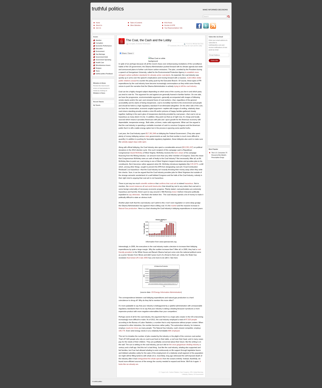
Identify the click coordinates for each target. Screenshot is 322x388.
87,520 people (191, 320)
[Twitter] (206, 26)
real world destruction (153, 186)
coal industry (191, 86)
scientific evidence (147, 183)
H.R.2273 (194, 164)
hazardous (189, 183)
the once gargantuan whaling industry (184, 345)
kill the (183, 86)
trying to (177, 86)
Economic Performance (143, 43)
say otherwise (134, 195)
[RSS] (213, 26)
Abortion (99, 40)
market (174, 206)
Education (99, 48)
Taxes (98, 71)
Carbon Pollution (174, 372)
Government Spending (103, 60)
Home (98, 23)
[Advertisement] (219, 105)
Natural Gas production (128, 208)
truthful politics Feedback (104, 74)
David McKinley (136, 153)
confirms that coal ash (167, 183)
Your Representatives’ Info (173, 28)
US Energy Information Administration (166, 292)
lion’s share (178, 153)
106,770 (122, 331)
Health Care (100, 62)
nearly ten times (132, 328)
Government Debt (102, 57)
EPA (191, 372)
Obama (190, 374)
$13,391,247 (188, 147)
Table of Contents (136, 23)
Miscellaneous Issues (103, 65)
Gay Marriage (100, 54)
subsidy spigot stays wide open (134, 142)
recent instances (135, 186)
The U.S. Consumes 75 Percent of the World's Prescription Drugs (219, 155)
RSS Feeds (168, 23)
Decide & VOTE (169, 25)
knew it (175, 192)
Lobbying (184, 374)
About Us (99, 25)
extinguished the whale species (149, 359)
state (147, 136)
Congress (186, 372)
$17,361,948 (151, 133)
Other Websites (135, 25)
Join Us (98, 28)
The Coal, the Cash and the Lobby (148, 40)
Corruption (132, 43)
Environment (100, 51)
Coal (181, 372)
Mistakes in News (99, 83)
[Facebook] (199, 26)
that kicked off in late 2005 (137, 258)
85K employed (174, 331)
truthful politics (108, 8)
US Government (198, 374)
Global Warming (198, 372)
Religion (99, 68)
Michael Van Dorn (198, 43)
